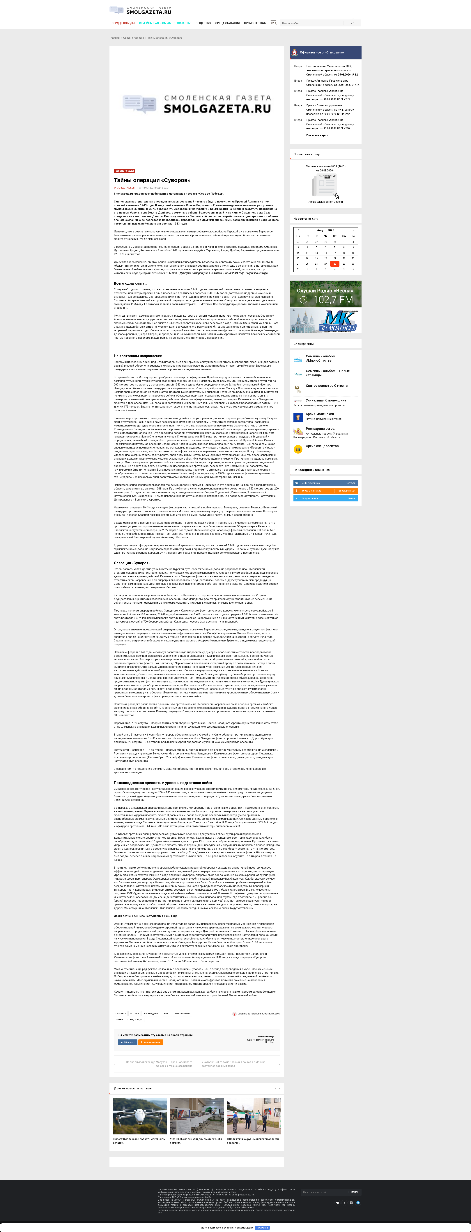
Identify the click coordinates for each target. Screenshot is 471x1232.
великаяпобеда (182, 1014)
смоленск (121, 1014)
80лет (166, 1014)
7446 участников (328, 483)
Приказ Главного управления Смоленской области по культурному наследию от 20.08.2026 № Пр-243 (330, 95)
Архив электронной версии (326, 201)
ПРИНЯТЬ (262, 1227)
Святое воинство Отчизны (327, 386)
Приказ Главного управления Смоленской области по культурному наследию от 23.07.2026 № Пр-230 (330, 124)
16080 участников (328, 490)
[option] (139, 1123)
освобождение (150, 1014)
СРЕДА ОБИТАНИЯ (227, 23)
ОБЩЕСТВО (203, 23)
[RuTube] (351, 1203)
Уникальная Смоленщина (326, 400)
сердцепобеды (135, 1019)
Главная (114, 38)
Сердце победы (123, 23)
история (134, 1014)
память (119, 1019)
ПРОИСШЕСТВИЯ (255, 23)
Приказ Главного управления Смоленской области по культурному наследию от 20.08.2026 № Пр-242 (330, 110)
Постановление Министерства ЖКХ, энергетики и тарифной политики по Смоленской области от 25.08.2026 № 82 (332, 70)
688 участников (328, 498)
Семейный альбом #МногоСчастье (165, 23)
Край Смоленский (320, 414)
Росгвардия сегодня (322, 429)
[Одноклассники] (344, 1203)
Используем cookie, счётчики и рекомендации (227, 1227)
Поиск (354, 1192)
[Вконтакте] (337, 1203)
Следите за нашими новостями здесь (259, 1013)
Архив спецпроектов (322, 446)
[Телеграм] (358, 1203)
